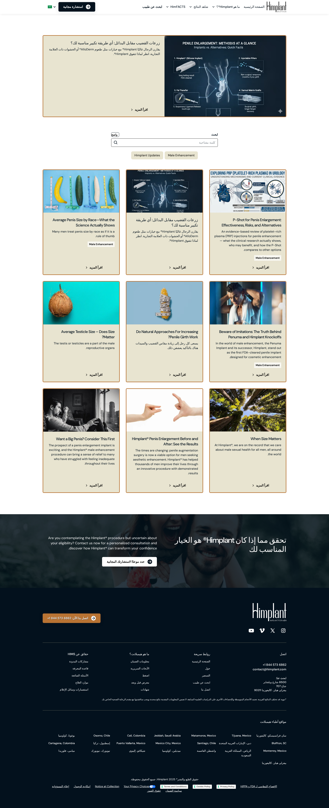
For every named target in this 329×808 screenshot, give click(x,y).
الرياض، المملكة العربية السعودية (238, 753)
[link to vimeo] (262, 630)
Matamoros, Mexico (203, 735)
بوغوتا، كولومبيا (66, 735)
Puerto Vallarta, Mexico (131, 743)
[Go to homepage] (276, 7)
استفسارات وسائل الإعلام (74, 689)
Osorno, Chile (101, 735)
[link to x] (273, 630)
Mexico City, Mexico (168, 743)
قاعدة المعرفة (80, 668)
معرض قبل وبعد (140, 682)
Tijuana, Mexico (241, 735)
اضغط (145, 675)
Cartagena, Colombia (61, 743)
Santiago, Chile (206, 743)
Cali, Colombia (136, 735)
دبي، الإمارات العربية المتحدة (235, 743)
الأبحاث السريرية (140, 668)
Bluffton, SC (279, 743)
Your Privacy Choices (136, 786)
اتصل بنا (205, 689)
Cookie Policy (203, 786)
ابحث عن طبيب (201, 682)
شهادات (145, 689)
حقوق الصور (154, 790)
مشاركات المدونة (78, 661)
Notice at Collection (107, 786)
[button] (226, 7)
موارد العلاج (81, 682)
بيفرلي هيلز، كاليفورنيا (274, 763)
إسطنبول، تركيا (101, 743)
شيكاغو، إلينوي (137, 750)
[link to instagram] (283, 630)
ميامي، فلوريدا (66, 750)
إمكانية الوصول (82, 786)
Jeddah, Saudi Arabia (167, 735)
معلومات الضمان (140, 661)
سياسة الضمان (173, 790)
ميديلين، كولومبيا (171, 750)
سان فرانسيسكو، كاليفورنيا (271, 735)
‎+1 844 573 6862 (274, 665)
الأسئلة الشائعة (80, 675)
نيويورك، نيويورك (100, 750)
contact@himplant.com (269, 669)
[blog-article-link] (164, 76)
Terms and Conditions (175, 786)
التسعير (206, 675)
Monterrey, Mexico (274, 750)
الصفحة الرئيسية (254, 7)
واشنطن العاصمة (206, 750)
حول (207, 668)
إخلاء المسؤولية (60, 786)
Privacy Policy (227, 786)
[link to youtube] (251, 630)
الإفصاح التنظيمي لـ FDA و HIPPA (258, 786)
